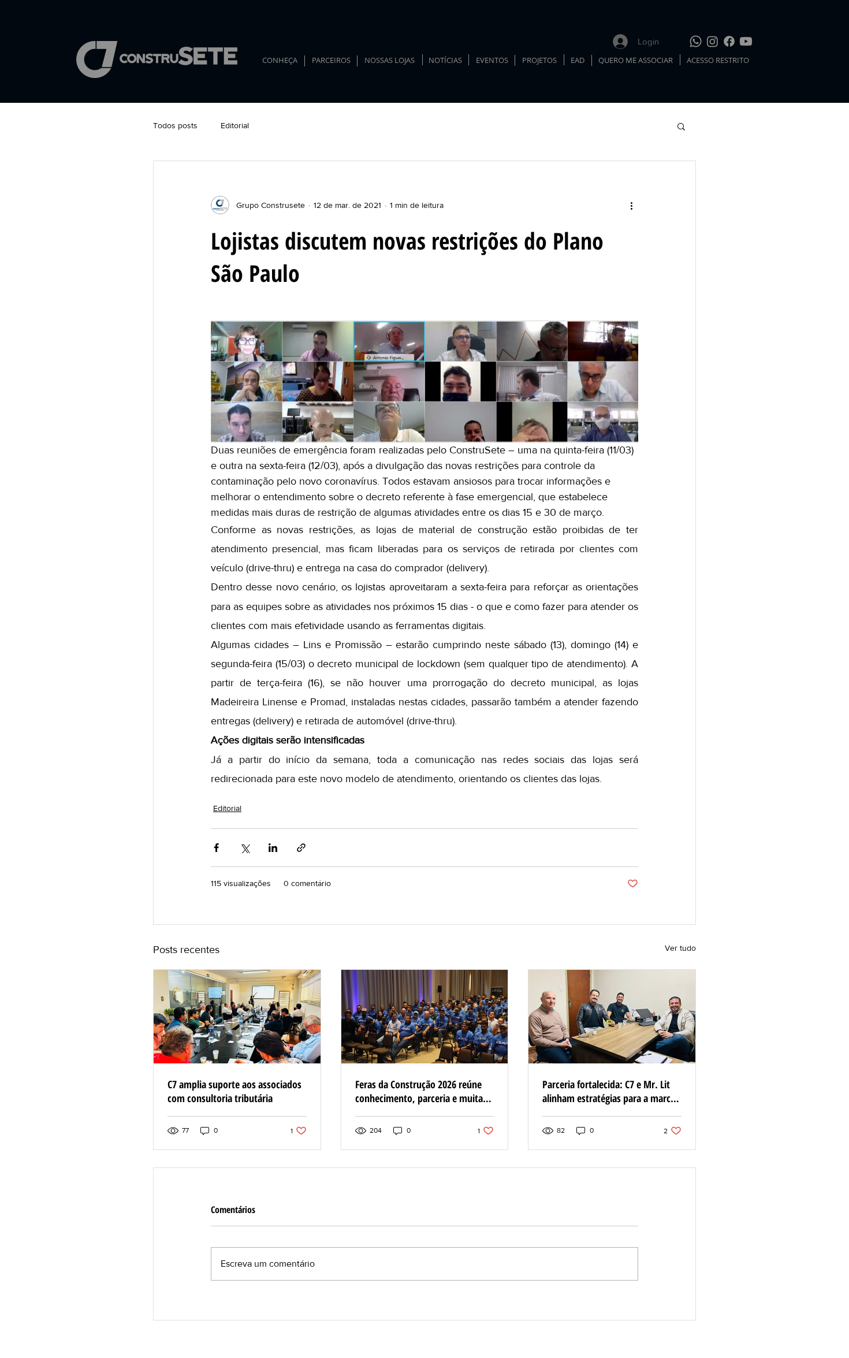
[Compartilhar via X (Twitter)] (244, 847)
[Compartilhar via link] (301, 847)
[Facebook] (729, 41)
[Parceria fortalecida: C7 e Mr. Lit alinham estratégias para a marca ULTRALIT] (611, 1016)
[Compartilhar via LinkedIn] (272, 847)
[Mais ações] (631, 205)
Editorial (235, 125)
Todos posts (175, 125)
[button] (681, 126)
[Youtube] (746, 41)
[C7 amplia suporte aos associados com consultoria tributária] (237, 1016)
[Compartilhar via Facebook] (216, 847)
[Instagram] (712, 41)
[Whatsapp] (695, 41)
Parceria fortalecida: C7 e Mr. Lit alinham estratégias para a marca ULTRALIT (608, 1091)
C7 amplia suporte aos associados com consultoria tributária (234, 1091)
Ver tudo (680, 948)
